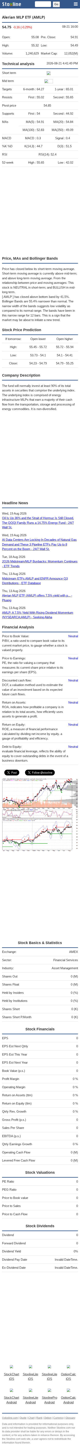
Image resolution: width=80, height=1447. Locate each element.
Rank (39, 1417)
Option (47, 1417)
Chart (31, 1417)
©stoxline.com (10, 1417)
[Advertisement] (40, 210)
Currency (58, 1417)
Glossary (70, 1417)
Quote (23, 1417)
